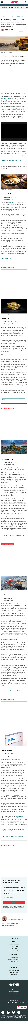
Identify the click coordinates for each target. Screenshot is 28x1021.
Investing (11, 16)
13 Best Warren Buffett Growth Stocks (11, 664)
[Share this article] (2, 56)
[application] (14, 131)
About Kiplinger (14, 914)
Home (4, 16)
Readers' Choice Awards (14, 916)
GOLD (5, 230)
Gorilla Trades (9, 882)
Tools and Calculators (14, 934)
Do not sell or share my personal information (14, 959)
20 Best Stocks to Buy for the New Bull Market (13, 801)
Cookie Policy (14, 955)
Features (21, 31)
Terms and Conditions (14, 951)
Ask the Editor (14, 921)
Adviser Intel (14, 931)
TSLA (7, 759)
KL (19, 451)
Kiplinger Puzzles (14, 918)
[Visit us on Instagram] (13, 969)
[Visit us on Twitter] (2, 969)
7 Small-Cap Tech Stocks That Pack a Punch (13, 517)
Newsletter (24, 56)
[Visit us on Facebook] (8, 969)
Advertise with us (14, 957)
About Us (14, 946)
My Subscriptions (14, 903)
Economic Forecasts (14, 929)
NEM (11, 202)
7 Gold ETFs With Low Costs (9, 258)
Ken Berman (9, 29)
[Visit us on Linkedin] (18, 969)
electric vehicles (19, 781)
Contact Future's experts (14, 948)
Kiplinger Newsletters (14, 908)
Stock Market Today (14, 927)
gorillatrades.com (10, 881)
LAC (15, 730)
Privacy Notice (20, 863)
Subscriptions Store (14, 901)
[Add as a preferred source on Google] (22, 964)
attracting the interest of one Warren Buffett (11, 333)
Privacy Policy (14, 953)
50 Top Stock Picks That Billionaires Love (12, 160)
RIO (7, 577)
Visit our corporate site (18, 973)
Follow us (17, 56)
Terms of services (19, 862)
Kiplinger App (14, 905)
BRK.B (14, 334)
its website (16, 759)
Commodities (19, 16)
